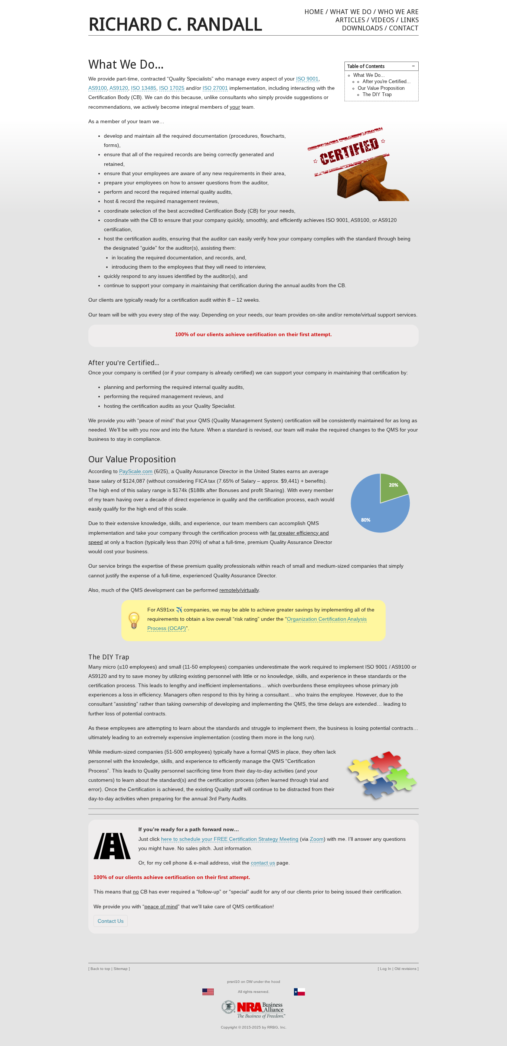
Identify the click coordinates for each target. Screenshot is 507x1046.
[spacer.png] (220, 992)
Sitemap (121, 969)
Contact (404, 28)
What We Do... (369, 75)
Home (314, 12)
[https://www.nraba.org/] (253, 1009)
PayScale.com (136, 471)
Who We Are (398, 12)
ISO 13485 (143, 88)
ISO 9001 (307, 79)
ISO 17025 (171, 88)
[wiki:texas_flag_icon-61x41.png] (299, 992)
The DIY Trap (377, 94)
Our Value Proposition (381, 88)
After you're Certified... (387, 81)
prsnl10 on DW (239, 982)
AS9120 (118, 88)
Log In (385, 969)
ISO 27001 (215, 88)
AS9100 (97, 88)
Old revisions (405, 969)
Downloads (362, 28)
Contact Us (111, 921)
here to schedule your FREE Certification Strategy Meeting (229, 839)
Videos (382, 20)
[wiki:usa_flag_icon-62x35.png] (208, 992)
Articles (350, 20)
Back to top (100, 969)
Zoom (317, 839)
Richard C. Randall (175, 24)
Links (409, 20)
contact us (263, 863)
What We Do (351, 12)
